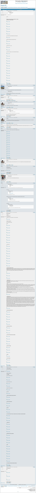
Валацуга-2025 (3, 5)
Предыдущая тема (29, 8)
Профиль (17, 3)
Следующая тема (33, 8)
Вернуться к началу (3, 94)
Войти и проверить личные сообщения (22, 3)
